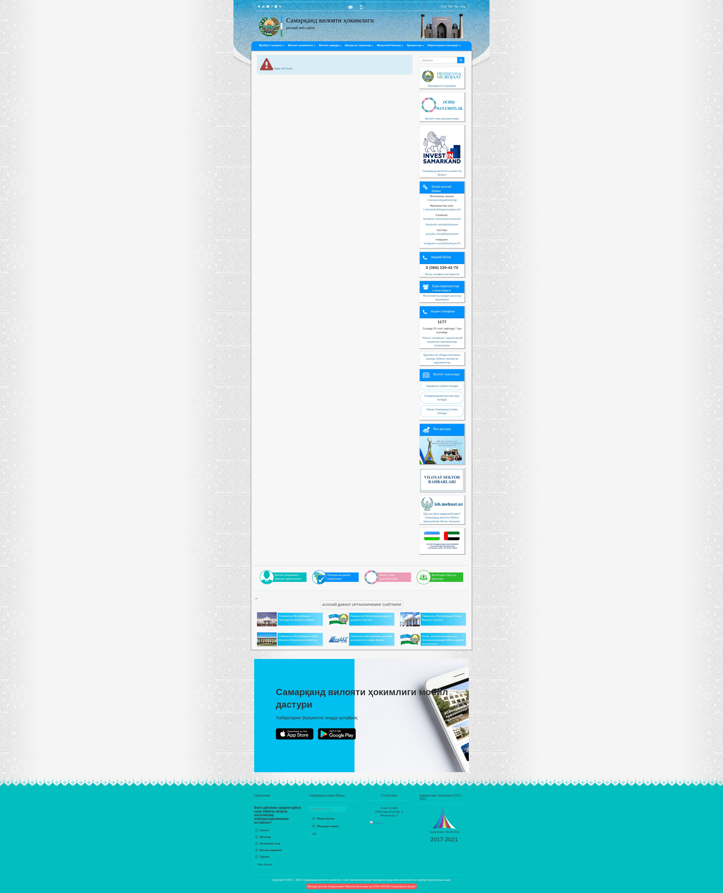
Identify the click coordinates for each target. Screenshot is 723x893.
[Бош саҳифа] (259, 6)
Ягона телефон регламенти (442, 274)
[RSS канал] (280, 6)
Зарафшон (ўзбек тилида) (442, 385)
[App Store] (294, 734)
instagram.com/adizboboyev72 (442, 243)
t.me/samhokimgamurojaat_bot (442, 209)
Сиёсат (264, 830)
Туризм (264, 856)
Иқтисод (265, 836)
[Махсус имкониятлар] (350, 8)
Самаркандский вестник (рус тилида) (442, 397)
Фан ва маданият (271, 850)
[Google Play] (337, 734)
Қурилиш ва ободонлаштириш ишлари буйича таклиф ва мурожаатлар (442, 358)
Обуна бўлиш (326, 818)
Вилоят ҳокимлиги (301, 45)
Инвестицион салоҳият (443, 45)
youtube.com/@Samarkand (442, 233)
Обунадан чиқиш (328, 826)
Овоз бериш (264, 864)
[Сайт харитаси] (263, 6)
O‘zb (443, 6)
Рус (456, 6)
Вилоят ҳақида (329, 45)
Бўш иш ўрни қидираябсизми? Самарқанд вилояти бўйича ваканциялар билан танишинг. (442, 517)
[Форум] (276, 6)
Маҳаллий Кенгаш (389, 45)
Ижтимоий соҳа (270, 843)
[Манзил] (268, 6)
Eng (463, 6)
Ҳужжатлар (414, 45)
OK (314, 833)
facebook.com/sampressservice (442, 218)
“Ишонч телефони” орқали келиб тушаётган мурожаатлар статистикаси (442, 341)
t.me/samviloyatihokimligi (442, 199)
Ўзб (450, 6)
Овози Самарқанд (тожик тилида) (442, 411)
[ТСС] (272, 6)
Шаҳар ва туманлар (358, 45)
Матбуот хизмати (271, 45)
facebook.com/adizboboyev (442, 224)
